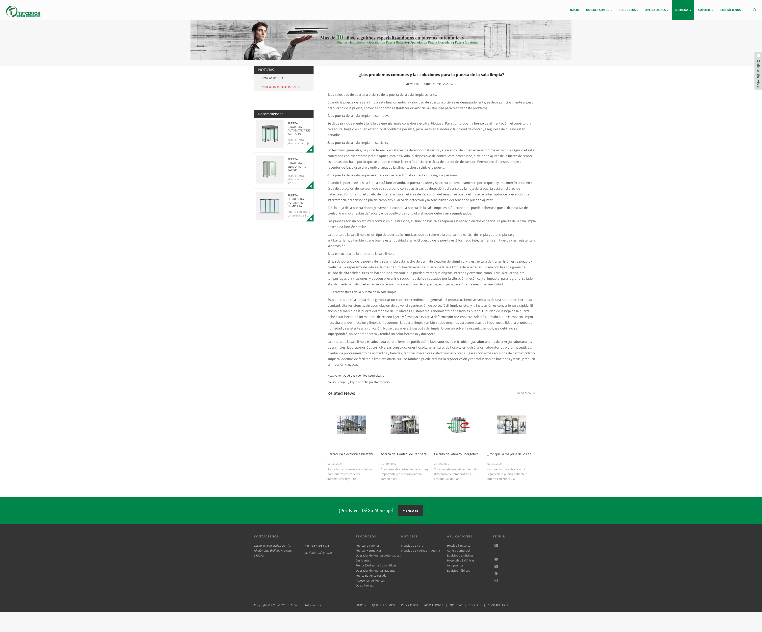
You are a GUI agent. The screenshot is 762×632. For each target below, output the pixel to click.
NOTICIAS (456, 605)
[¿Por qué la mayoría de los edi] (511, 425)
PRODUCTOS (409, 605)
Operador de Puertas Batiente (375, 570)
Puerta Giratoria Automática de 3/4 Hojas (299, 128)
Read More (526, 393)
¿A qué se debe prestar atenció (369, 382)
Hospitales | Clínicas (460, 560)
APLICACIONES (434, 605)
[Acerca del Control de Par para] (405, 425)
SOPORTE (475, 605)
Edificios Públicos (458, 570)
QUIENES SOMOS (383, 605)
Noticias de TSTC (273, 78)
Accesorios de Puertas (370, 580)
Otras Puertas (365, 585)
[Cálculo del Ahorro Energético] (458, 425)
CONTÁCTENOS (498, 605)
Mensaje (410, 510)
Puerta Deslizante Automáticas (376, 565)
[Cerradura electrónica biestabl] (351, 425)
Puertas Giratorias (368, 545)
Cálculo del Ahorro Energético (456, 454)
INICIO (361, 605)
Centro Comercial (458, 550)
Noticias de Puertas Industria (281, 87)
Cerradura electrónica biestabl (350, 454)
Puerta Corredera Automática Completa (296, 200)
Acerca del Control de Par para (404, 454)
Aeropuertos (455, 565)
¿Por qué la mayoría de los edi (509, 454)
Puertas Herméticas (369, 550)
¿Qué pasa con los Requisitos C (363, 375)
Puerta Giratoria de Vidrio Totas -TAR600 (298, 164)
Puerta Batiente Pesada (371, 575)
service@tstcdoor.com (318, 552)
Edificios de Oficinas (460, 555)
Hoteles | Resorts (458, 545)
